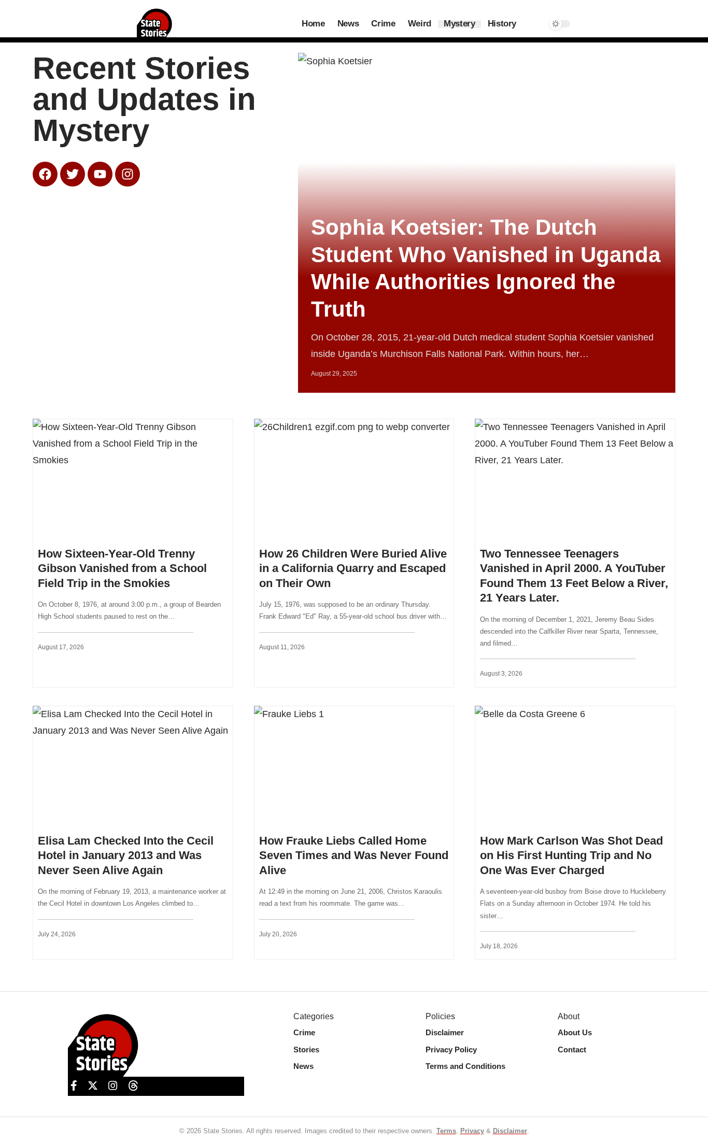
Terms (446, 1131)
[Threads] (133, 1086)
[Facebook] (74, 1086)
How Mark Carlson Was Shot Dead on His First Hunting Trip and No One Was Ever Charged (571, 855)
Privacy (472, 1131)
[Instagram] (113, 1086)
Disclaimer (510, 1131)
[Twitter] (93, 1086)
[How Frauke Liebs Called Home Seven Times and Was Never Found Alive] (354, 766)
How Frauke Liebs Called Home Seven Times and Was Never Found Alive (353, 855)
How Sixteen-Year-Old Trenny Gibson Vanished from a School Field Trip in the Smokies (122, 568)
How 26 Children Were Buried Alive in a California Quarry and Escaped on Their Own (353, 568)
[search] (533, 24)
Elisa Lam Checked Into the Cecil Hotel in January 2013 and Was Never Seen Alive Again (126, 855)
